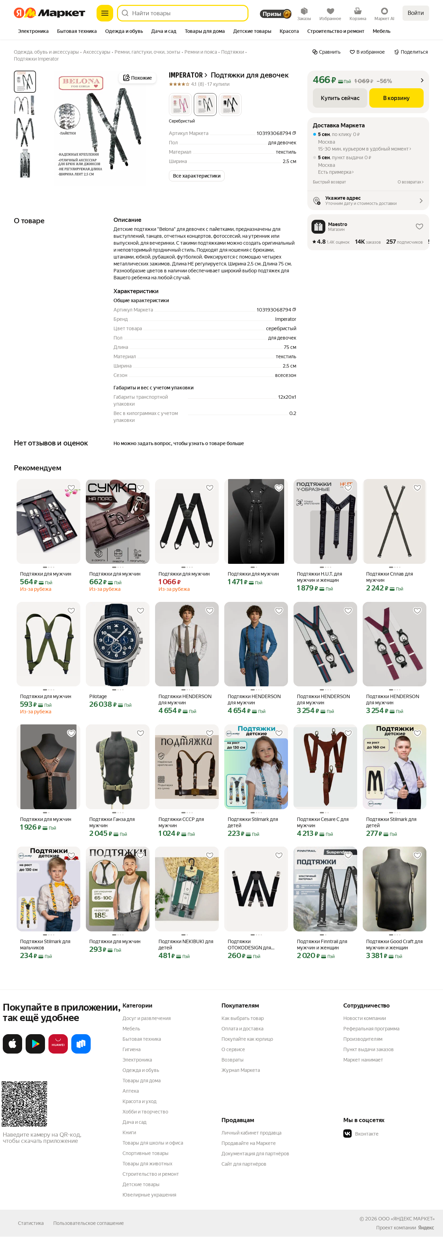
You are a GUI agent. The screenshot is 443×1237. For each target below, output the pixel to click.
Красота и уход (139, 1101)
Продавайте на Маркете (249, 1143)
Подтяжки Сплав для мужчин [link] (389, 577)
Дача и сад (134, 1122)
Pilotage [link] (98, 696)
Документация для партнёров (255, 1153)
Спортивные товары (146, 1153)
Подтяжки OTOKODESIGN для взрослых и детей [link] (249, 945)
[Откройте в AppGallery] (58, 1052)
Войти (416, 13)
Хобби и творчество (145, 1111)
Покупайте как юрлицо (247, 1039)
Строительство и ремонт (151, 1174)
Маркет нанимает (363, 1060)
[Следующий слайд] (147, 128)
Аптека (131, 1091)
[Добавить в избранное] (71, 488)
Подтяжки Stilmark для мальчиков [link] (45, 944)
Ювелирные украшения (149, 1195)
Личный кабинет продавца (251, 1133)
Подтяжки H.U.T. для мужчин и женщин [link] (319, 577)
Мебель (131, 1028)
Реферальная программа (371, 1028)
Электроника (137, 1060)
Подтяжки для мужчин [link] (45, 574)
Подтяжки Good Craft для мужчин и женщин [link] (394, 944)
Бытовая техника (142, 1039)
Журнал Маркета (241, 1070)
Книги (129, 1132)
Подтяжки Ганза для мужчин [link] (112, 822)
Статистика (31, 1223)
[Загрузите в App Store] (12, 1052)
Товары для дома (142, 1080)
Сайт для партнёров (244, 1164)
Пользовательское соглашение (88, 1223)
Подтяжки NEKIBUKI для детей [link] (186, 944)
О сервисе (233, 1049)
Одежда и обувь (141, 1070)
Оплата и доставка (242, 1028)
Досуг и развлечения (147, 1018)
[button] (180, 104)
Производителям (362, 1039)
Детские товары (141, 1184)
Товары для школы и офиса (153, 1143)
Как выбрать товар (243, 1018)
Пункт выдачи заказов (368, 1049)
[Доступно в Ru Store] (81, 1052)
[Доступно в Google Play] (35, 1052)
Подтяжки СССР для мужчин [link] (181, 822)
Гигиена (132, 1049)
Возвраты (233, 1060)
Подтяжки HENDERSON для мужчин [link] (185, 699)
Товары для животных (147, 1163)
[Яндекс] (426, 1227)
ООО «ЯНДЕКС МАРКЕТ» (406, 1218)
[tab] (33, 32)
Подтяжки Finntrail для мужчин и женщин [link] (322, 944)
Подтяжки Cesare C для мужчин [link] (323, 822)
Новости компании (364, 1018)
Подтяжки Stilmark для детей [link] (253, 822)
